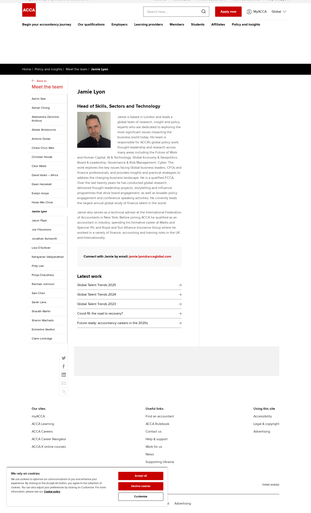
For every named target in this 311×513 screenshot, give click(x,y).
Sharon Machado (43, 320)
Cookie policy (52, 491)
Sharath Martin (41, 311)
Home (26, 69)
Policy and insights (246, 24)
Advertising (261, 431)
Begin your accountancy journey (46, 24)
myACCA (38, 416)
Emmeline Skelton (43, 329)
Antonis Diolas (41, 139)
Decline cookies (140, 486)
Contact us (153, 431)
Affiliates (218, 24)
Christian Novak (42, 157)
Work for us (154, 447)
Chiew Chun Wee (43, 148)
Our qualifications (91, 24)
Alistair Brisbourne (44, 130)
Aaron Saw (39, 98)
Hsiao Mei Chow (42, 202)
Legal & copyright (266, 424)
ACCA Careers (42, 431)
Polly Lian (38, 266)
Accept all (141, 476)
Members (177, 24)
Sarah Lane (39, 302)
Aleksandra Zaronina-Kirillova (45, 118)
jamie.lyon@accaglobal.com (150, 256)
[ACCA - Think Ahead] (270, 485)
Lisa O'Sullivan (41, 248)
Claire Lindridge (42, 338)
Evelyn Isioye (40, 193)
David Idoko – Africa (45, 175)
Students (198, 24)
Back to (47, 84)
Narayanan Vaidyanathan (48, 257)
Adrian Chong (41, 108)
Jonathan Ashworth (44, 238)
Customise (140, 496)
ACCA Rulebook (157, 424)
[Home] (29, 16)
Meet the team (76, 69)
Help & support (157, 439)
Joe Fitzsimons (41, 229)
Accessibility (262, 416)
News (150, 454)
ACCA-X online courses (49, 447)
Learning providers (148, 24)
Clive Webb (39, 166)
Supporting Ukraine (160, 462)
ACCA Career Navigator (49, 439)
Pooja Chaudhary (43, 275)
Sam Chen (38, 293)
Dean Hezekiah (42, 184)
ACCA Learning (43, 424)
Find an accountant (160, 416)
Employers (119, 24)
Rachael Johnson (43, 284)
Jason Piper (39, 220)
